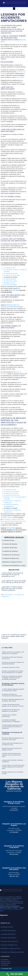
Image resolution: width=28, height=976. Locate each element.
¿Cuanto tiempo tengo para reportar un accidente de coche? (13, 689)
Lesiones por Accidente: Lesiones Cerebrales (12, 761)
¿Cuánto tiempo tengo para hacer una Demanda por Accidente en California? (12, 726)
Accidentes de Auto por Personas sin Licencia (12, 658)
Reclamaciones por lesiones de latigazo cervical (12, 749)
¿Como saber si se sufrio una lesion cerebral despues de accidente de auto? (13, 767)
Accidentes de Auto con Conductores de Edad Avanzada (12, 695)
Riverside (11, 521)
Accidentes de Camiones (10, 551)
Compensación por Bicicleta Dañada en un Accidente (11, 710)
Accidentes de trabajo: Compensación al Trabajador (11, 720)
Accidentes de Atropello (9, 544)
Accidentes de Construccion (11, 554)
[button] (14, 8)
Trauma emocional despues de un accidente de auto (12, 744)
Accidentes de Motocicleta (10, 558)
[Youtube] (19, 919)
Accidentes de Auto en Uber (10, 667)
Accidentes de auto (10, 489)
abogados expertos (7, 517)
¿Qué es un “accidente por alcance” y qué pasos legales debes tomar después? (14, 636)
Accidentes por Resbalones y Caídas (13, 565)
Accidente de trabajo (10, 284)
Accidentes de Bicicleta (9, 547)
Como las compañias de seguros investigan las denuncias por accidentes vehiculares (12, 678)
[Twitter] (10, 919)
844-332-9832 (19, 77)
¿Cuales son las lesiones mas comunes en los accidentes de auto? (11, 755)
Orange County (16, 519)
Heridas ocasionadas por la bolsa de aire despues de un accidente (12, 671)
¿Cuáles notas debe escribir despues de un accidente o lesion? (13, 705)
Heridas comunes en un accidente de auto (12, 772)
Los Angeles (6, 519)
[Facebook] (5, 919)
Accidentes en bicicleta (11, 493)
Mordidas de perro (9, 282)
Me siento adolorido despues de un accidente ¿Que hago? (13, 700)
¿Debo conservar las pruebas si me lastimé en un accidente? (13, 652)
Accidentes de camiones (11, 491)
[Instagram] (14, 919)
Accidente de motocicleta (12, 275)
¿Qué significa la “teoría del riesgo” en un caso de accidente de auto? (14, 581)
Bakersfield (18, 521)
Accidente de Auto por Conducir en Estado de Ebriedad (13, 663)
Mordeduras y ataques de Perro (12, 562)
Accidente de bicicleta (11, 273)
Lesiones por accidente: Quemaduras (9, 715)
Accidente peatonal (10, 279)
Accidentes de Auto (8, 540)
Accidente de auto (9, 267)
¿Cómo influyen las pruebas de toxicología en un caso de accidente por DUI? (12, 574)
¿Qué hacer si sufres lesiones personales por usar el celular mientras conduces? (12, 588)
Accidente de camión (10, 281)
